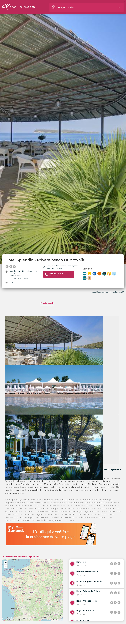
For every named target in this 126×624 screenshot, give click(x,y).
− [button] (6, 566)
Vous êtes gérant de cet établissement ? (108, 292)
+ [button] (6, 562)
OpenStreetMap (57, 620)
